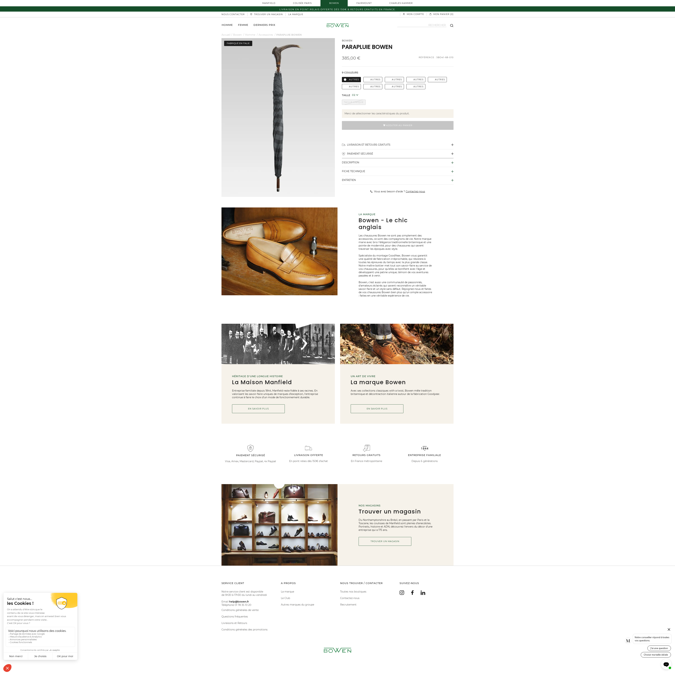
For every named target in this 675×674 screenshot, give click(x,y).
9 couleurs (350, 72)
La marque (287, 591)
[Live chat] (666, 664)
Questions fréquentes (234, 616)
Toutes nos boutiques (353, 591)
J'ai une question (659, 648)
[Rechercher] (450, 25)
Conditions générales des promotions (244, 629)
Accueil (225, 34)
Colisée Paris (302, 3)
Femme (243, 25)
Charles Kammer (401, 3)
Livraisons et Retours (234, 623)
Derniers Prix (264, 25)
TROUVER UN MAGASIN (385, 541)
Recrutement (348, 604)
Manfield (268, 3)
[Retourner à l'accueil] (337, 25)
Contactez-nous (349, 598)
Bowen (334, 3)
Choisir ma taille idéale (656, 654)
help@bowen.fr (239, 601)
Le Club (285, 598)
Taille (346, 95)
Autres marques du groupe (297, 604)
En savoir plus (258, 408)
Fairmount (364, 3)
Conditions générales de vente (240, 610)
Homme (227, 25)
